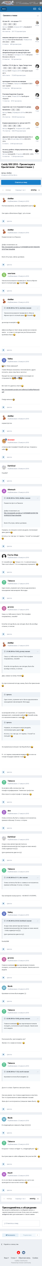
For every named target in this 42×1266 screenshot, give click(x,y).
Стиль (13, 1258)
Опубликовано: (18, 201)
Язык (6, 1258)
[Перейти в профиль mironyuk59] (37, 150)
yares (9, 96)
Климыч (10, 83)
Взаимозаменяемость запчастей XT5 (16, 123)
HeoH (10, 1173)
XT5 (28, 128)
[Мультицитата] (3, 221)
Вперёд (33, 190)
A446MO (10, 27)
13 (24, 68)
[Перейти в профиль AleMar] (4, 200)
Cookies (35, 1258)
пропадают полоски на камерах (14, 81)
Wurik (10, 986)
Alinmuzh (11, 490)
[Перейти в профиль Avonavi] (37, 51)
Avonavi (10, 55)
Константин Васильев (15, 39)
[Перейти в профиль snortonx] (4, 275)
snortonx (11, 273)
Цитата (9, 221)
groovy (11, 607)
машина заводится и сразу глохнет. (15, 37)
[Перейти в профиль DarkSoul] (4, 467)
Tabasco (11, 581)
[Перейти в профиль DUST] (37, 66)
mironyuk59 (11, 154)
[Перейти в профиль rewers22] (37, 22)
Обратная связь (24, 1258)
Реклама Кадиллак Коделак (12, 94)
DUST (9, 71)
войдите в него (7, 1214)
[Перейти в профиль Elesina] (37, 82)
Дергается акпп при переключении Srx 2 (17, 137)
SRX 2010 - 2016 (28, 154)
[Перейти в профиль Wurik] (4, 988)
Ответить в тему (21, 182)
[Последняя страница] (39, 190)
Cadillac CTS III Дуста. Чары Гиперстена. (17, 65)
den (9, 811)
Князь (10, 112)
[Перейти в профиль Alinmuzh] (4, 491)
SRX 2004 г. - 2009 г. (8, 42)
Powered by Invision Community (21, 1263)
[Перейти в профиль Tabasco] (4, 582)
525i (9, 139)
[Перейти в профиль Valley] (4, 360)
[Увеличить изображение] (35, 206)
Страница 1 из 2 (20, 190)
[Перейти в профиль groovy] (4, 608)
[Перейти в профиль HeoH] (4, 1174)
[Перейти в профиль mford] (37, 124)
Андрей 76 (11, 128)
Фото (15, 175)
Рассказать (11, 1235)
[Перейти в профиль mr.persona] (37, 138)
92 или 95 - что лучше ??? (12, 21)
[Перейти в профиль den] (4, 812)
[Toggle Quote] (5, 308)
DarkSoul (11, 466)
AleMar (9, 173)
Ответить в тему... (12, 1223)
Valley (10, 359)
